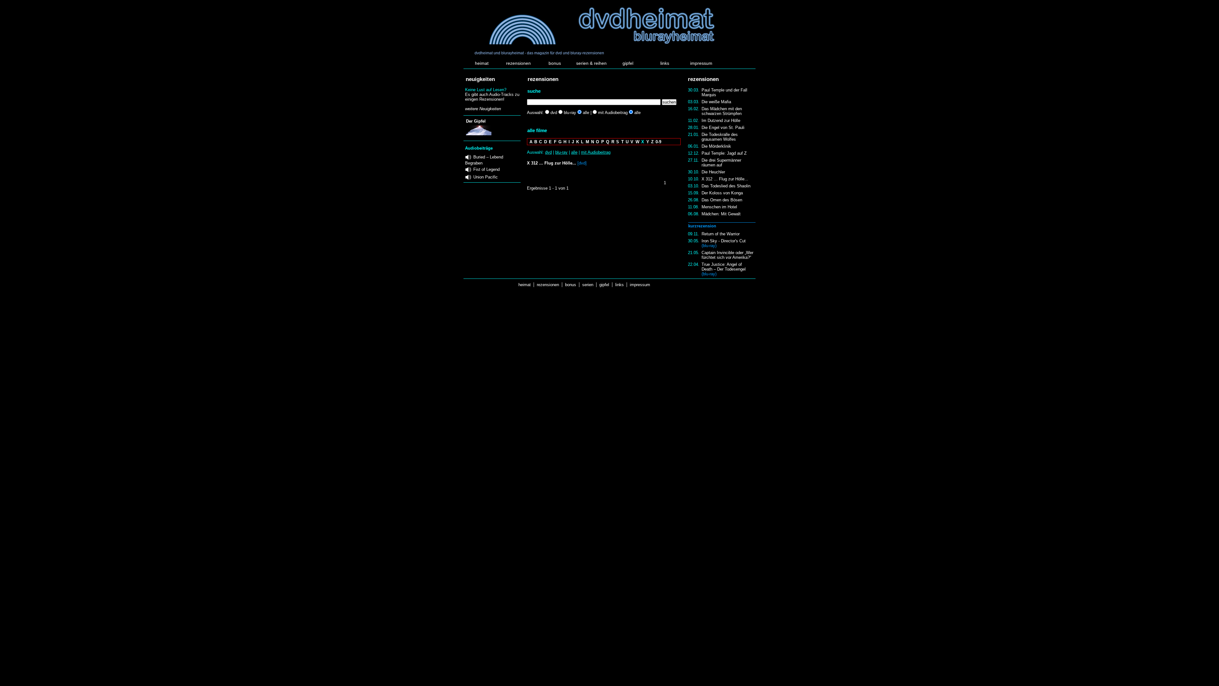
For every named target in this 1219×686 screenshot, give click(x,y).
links (664, 63)
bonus (555, 63)
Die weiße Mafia (716, 101)
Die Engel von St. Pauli (723, 127)
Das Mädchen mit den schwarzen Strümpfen (722, 111)
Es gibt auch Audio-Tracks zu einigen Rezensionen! (492, 97)
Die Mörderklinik (716, 146)
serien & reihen (591, 63)
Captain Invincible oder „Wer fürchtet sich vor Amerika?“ (727, 255)
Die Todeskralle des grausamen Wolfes (720, 137)
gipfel (628, 63)
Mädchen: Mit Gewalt (721, 214)
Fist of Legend (486, 169)
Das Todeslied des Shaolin (726, 186)
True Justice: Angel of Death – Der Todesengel (724, 269)
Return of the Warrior (721, 234)
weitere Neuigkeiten (483, 108)
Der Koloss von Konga (722, 193)
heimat (482, 63)
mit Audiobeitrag (595, 152)
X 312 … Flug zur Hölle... (725, 179)
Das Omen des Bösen (722, 200)
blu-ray (561, 152)
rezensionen (518, 63)
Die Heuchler (713, 172)
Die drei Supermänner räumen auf (721, 162)
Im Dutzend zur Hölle (721, 120)
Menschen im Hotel (719, 207)
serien (588, 284)
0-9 (658, 141)
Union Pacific (485, 177)
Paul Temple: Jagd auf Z (724, 153)
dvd (548, 152)
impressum (701, 63)
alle (574, 152)
